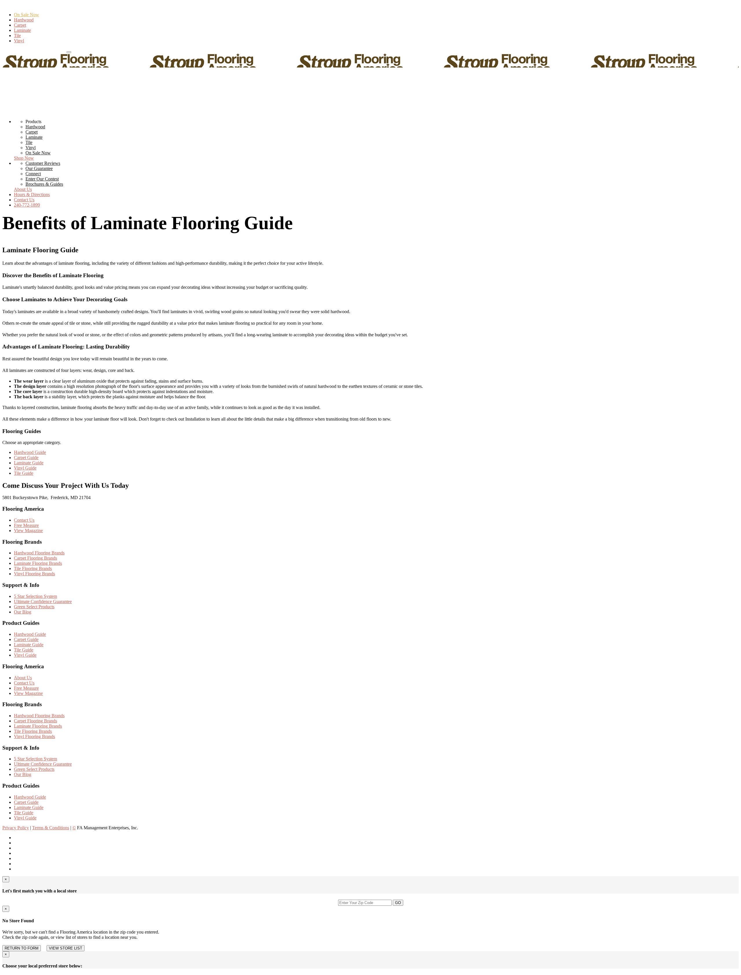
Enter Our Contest (42, 178)
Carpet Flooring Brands (35, 558)
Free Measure (26, 525)
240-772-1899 (15, 50)
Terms (50, 827)
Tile (17, 35)
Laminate (22, 30)
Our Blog (22, 611)
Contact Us (24, 199)
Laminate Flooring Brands (38, 563)
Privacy (15, 827)
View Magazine (28, 530)
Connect (33, 173)
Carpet (20, 25)
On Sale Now (26, 14)
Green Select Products (34, 606)
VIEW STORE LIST (65, 948)
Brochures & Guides (44, 184)
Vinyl (19, 40)
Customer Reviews (42, 163)
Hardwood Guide (30, 452)
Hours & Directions (47, 50)
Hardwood (24, 19)
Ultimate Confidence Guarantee (43, 601)
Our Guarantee (39, 168)
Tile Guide (23, 473)
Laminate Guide (28, 462)
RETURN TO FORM (21, 948)
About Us (23, 189)
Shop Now (24, 158)
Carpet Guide (26, 457)
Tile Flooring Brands (33, 568)
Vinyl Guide (25, 467)
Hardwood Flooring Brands (39, 552)
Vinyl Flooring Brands (34, 573)
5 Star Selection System (35, 596)
